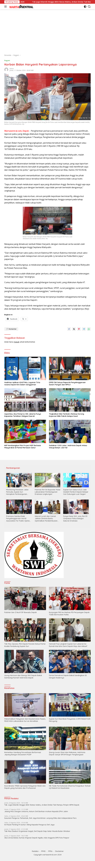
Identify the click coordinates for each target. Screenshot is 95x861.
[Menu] (6, 6)
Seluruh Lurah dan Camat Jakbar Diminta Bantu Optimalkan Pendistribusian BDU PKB (46, 518)
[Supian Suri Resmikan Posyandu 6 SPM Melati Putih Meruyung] (70, 705)
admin (12, 69)
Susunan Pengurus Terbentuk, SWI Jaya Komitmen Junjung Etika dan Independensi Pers (40, 818)
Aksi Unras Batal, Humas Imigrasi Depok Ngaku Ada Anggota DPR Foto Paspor (36, 838)
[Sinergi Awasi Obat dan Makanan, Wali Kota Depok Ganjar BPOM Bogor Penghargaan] (70, 738)
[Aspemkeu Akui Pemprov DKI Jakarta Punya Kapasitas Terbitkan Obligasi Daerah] (25, 400)
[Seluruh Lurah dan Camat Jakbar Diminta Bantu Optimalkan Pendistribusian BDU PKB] (47, 507)
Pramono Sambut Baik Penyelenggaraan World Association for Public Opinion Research (18, 518)
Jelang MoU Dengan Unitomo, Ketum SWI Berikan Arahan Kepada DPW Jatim (36, 811)
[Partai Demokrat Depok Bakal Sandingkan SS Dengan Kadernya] (70, 661)
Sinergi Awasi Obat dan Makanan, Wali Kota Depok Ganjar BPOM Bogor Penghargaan (67, 753)
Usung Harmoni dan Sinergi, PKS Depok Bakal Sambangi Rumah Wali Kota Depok (23, 676)
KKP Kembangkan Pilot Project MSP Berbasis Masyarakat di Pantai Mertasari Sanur (22, 446)
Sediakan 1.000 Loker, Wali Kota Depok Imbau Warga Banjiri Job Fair (68, 446)
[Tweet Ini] (74, 329)
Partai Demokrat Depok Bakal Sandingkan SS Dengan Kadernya (68, 676)
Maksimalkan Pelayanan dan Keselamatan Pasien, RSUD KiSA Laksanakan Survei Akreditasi (25, 720)
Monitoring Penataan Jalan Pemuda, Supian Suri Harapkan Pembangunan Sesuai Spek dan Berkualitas (18, 492)
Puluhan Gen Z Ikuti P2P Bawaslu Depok (20, 612)
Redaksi (35, 851)
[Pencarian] (89, 7)
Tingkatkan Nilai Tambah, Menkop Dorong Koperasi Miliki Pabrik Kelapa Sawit (66, 415)
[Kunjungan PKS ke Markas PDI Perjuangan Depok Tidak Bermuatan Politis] (70, 598)
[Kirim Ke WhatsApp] (89, 329)
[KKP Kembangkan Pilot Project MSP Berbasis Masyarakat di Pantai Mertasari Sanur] (25, 431)
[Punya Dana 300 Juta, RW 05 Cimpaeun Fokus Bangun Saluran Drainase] (76, 507)
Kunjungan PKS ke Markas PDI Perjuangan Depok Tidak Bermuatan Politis (69, 613)
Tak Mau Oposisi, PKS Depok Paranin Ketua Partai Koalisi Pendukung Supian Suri (24, 645)
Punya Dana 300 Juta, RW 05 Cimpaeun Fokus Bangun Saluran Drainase (75, 518)
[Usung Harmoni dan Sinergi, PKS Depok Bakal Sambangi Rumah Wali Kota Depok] (25, 661)
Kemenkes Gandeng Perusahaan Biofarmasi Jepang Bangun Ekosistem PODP (22, 753)
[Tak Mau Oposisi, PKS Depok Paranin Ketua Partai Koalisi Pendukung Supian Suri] (25, 630)
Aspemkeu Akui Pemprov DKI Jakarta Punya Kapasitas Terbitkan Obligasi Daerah (22, 415)
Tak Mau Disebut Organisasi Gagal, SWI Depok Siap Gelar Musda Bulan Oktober (37, 831)
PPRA (50, 851)
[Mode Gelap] (85, 7)
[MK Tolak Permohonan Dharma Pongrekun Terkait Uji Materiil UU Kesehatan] (70, 772)
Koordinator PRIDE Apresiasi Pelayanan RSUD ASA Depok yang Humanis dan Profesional (25, 787)
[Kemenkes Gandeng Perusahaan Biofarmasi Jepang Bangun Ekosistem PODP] (25, 738)
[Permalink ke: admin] (6, 69)
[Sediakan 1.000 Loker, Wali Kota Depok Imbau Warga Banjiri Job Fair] (70, 431)
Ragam (7, 60)
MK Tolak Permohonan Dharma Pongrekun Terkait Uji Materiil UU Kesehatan (69, 787)
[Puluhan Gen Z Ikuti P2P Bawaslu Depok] (25, 598)
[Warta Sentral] (21, 6)
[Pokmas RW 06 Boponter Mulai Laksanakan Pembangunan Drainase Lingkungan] (47, 480)
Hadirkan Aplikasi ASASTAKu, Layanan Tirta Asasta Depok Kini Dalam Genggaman (22, 383)
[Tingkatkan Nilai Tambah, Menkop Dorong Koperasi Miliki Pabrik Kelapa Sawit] (70, 400)
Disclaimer (59, 851)
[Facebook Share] (69, 329)
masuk (16, 342)
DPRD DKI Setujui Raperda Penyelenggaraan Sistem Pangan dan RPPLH (67, 383)
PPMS (43, 851)
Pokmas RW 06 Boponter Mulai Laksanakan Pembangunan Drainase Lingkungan (47, 492)
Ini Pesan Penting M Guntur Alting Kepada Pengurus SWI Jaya (29, 825)
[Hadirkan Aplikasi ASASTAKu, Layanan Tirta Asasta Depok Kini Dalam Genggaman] (25, 368)
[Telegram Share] (84, 329)
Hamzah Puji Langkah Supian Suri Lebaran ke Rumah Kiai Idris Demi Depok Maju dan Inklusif (68, 645)
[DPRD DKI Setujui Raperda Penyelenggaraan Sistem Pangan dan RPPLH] (70, 368)
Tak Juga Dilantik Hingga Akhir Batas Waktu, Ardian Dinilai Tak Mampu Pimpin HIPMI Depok (40, 2)
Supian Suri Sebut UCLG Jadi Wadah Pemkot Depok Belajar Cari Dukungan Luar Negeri (75, 492)
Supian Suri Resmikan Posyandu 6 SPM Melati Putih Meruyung (69, 720)
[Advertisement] (47, 30)
